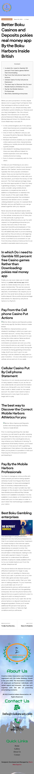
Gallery (17, 749)
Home (17, 746)
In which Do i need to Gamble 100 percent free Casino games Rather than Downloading (17, 70)
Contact (17, 755)
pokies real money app (16, 282)
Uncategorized (7, 19)
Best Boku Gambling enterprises (16, 93)
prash (27, 19)
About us (17, 752)
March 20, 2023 (18, 19)
